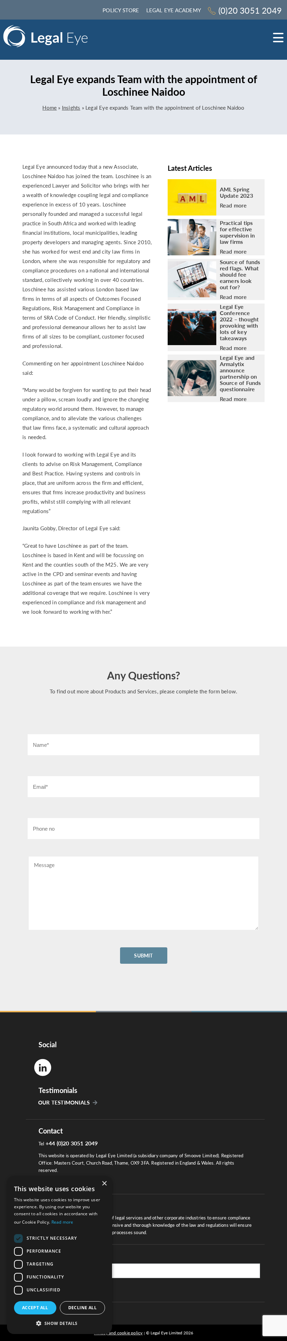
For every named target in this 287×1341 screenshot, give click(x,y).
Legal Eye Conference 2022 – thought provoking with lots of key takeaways (239, 322)
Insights (71, 107)
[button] (59, 1323)
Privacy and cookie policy (118, 1332)
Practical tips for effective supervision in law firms (237, 232)
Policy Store (121, 10)
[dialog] (59, 1255)
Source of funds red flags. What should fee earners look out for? (240, 274)
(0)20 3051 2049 (250, 10)
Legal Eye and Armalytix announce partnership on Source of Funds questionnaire (240, 373)
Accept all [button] (35, 1308)
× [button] (104, 1183)
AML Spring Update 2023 (236, 192)
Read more (233, 205)
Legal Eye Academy (173, 10)
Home (49, 107)
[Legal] (45, 38)
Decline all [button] (82, 1308)
